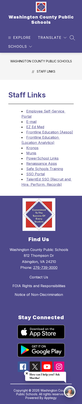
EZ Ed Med (35, 127)
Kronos (32, 148)
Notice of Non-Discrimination (39, 294)
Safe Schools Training (44, 169)
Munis (31, 153)
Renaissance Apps (41, 163)
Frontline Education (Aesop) (49, 132)
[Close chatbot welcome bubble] (27, 373)
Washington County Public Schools (41, 61)
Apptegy (50, 398)
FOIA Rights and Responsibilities (38, 286)
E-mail (31, 121)
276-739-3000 (45, 267)
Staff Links (46, 71)
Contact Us (39, 277)
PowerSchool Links (42, 158)
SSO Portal (35, 174)
